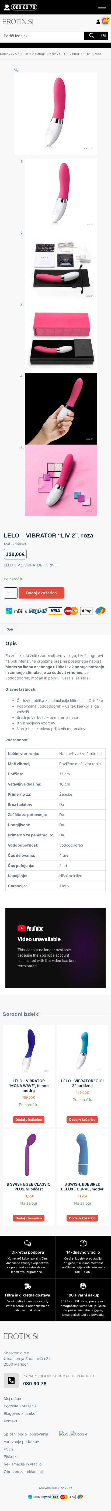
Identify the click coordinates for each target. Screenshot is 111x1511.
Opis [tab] (10, 629)
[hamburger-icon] (102, 7)
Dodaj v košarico (41, 593)
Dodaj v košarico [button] (29, 1120)
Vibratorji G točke (44, 54)
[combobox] (43, 36)
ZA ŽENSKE (21, 54)
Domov (5, 54)
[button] (16, 69)
